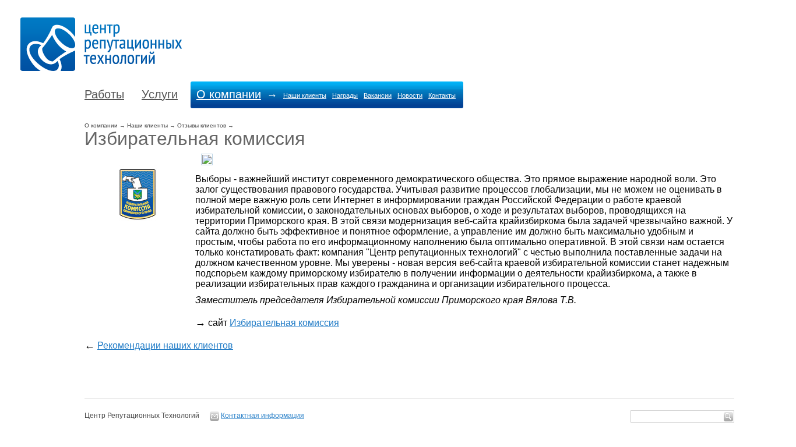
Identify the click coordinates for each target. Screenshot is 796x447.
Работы (104, 94)
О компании (228, 94)
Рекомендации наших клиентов (165, 345)
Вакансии (378, 95)
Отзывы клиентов (201, 125)
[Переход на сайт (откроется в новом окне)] (140, 220)
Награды (345, 95)
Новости (409, 95)
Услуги (160, 94)
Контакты (442, 95)
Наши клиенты (304, 95)
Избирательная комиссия (284, 323)
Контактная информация (262, 415)
